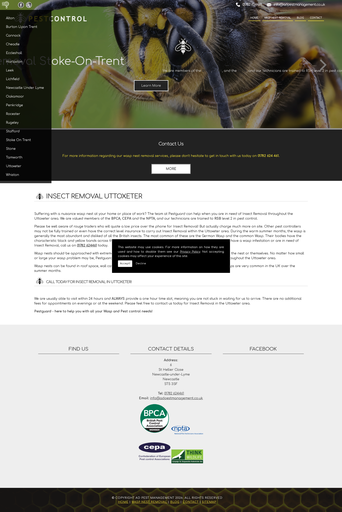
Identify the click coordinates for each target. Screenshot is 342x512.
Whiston (12, 175)
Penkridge (14, 105)
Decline (141, 263)
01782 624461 (252, 5)
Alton (10, 18)
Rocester (13, 114)
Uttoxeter (13, 166)
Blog (300, 17)
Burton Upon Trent (21, 27)
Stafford (13, 131)
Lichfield (12, 79)
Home (254, 17)
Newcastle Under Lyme (25, 88)
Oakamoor (15, 96)
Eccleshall (14, 53)
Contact (316, 17)
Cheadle (13, 44)
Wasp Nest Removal (277, 17)
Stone (11, 149)
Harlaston (14, 62)
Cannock (13, 35)
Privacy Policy (190, 251)
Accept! (125, 263)
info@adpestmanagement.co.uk (299, 5)
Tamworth (14, 157)
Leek (10, 70)
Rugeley (12, 122)
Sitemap (209, 502)
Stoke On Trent (18, 140)
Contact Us (171, 144)
